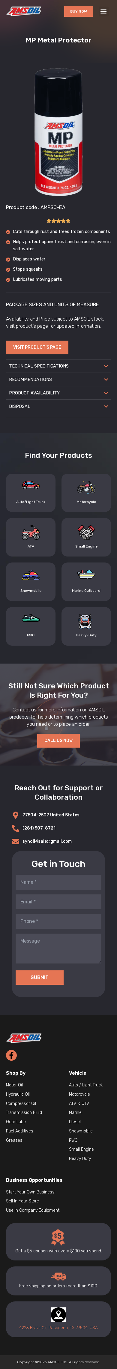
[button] (104, 11)
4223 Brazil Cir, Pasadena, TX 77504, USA (58, 1327)
